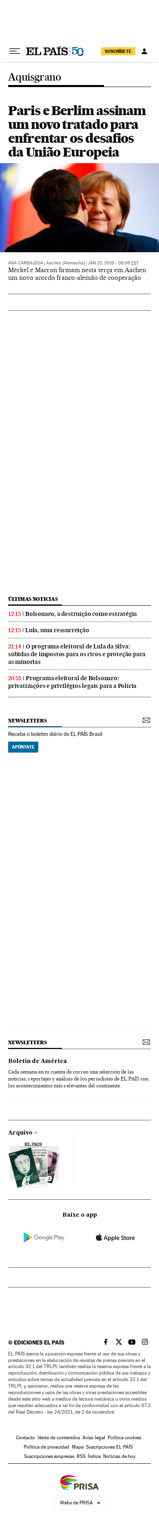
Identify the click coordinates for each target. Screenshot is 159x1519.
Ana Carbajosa (25, 263)
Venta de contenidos (59, 1437)
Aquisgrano (34, 77)
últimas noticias (33, 599)
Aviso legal (93, 1437)
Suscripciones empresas (49, 1456)
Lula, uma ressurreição (57, 630)
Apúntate (23, 747)
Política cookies (124, 1437)
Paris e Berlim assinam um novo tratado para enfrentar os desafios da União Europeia (77, 131)
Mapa (78, 1447)
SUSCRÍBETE (118, 51)
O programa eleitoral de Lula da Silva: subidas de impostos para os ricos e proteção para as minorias (77, 654)
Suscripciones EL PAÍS (109, 1447)
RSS (81, 1456)
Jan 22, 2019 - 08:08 (113, 263)
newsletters (27, 721)
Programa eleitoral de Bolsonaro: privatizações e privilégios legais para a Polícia (72, 682)
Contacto (25, 1437)
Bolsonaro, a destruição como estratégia (81, 614)
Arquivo (20, 1133)
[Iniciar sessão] (144, 51)
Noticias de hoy (119, 1456)
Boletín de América (37, 1061)
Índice (94, 1456)
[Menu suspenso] (14, 51)
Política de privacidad (46, 1447)
